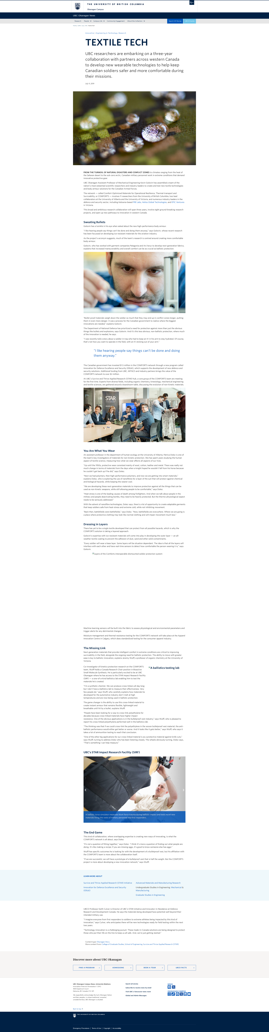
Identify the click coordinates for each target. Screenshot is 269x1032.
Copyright (107, 1028)
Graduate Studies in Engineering (150, 895)
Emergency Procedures (81, 1028)
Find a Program (87, 968)
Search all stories (132, 984)
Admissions (118, 968)
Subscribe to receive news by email (138, 988)
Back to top (77, 1009)
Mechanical (176, 887)
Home (74, 25)
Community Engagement (116, 21)
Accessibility (117, 1028)
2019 (79, 25)
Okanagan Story (103, 942)
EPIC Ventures (178, 202)
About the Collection (134, 21)
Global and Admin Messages (136, 995)
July (83, 25)
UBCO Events (189, 21)
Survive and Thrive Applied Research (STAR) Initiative (108, 883)
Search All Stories (175, 21)
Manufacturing (142, 890)
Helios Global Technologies (154, 202)
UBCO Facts (181, 968)
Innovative (89, 33)
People (86, 21)
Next (182, 792)
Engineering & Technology (106, 33)
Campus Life (97, 21)
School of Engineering (133, 944)
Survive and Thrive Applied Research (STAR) (161, 944)
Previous (87, 792)
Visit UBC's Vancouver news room (138, 991)
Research (78, 21)
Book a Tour (150, 968)
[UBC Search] (191, 2)
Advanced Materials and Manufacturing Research (158, 883)
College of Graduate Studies (113, 944)
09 (86, 25)
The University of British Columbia (77, 6)
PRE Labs (137, 202)
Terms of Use (96, 1028)
